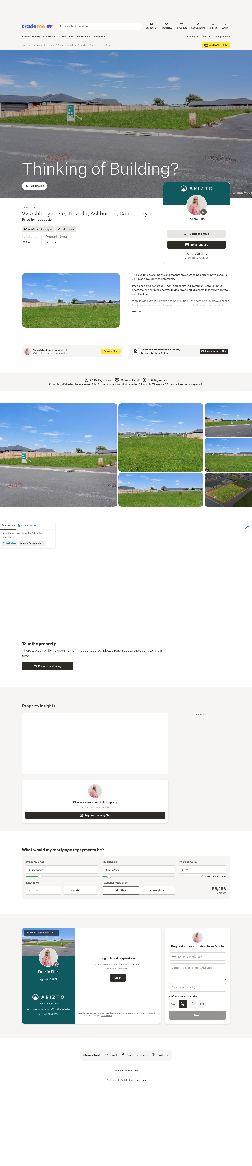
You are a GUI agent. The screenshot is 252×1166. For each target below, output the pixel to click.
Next (197, 1015)
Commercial (99, 36)
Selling (191, 36)
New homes (83, 36)
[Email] (202, 1004)
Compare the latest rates (213, 876)
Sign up (213, 27)
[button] (71, 302)
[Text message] (192, 1004)
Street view (9, 543)
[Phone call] (183, 1004)
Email (113, 1055)
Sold (71, 36)
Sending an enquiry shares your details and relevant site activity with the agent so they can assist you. (117, 1014)
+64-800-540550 (39, 1009)
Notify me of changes (40, 229)
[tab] (8, 526)
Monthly (121, 890)
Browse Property (31, 36)
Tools (204, 36)
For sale (50, 36)
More (135, 311)
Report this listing (137, 1080)
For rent (62, 36)
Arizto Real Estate (196, 253)
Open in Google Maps (32, 543)
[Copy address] (151, 214)
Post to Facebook (137, 1055)
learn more (51, 932)
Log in (224, 27)
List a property (221, 36)
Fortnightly (157, 890)
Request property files (97, 815)
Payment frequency (115, 883)
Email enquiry (199, 244)
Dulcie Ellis (197, 219)
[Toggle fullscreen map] (246, 527)
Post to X (163, 1055)
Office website (62, 1009)
